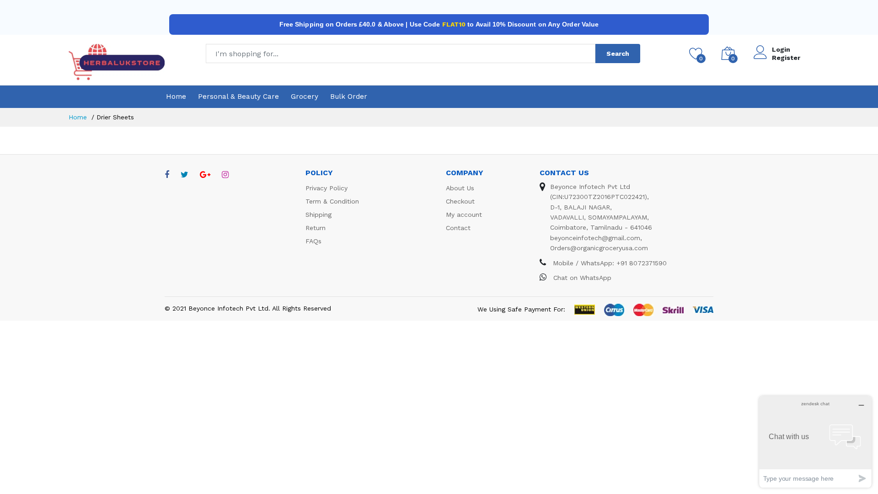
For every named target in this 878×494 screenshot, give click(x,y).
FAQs (313, 241)
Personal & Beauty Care (238, 96)
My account (464, 214)
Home (176, 96)
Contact (458, 227)
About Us (460, 188)
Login (781, 49)
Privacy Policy (326, 188)
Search (617, 53)
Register (786, 57)
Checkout (460, 201)
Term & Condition (332, 201)
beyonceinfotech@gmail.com (595, 238)
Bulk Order (348, 96)
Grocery (304, 96)
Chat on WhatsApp (581, 277)
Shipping (318, 214)
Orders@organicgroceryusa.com (599, 248)
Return (315, 227)
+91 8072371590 (641, 263)
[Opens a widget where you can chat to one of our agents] (815, 441)
